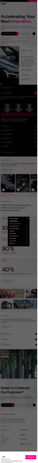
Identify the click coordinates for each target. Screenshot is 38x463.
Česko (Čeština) (19, 233)
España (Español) (19, 238)
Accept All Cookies (31, 456)
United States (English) (19, 226)
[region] (18, 457)
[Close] (28, 218)
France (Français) (19, 240)
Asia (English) (19, 231)
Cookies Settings (31, 460)
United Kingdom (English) (19, 228)
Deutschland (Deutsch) (19, 235)
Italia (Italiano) (19, 243)
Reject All (30, 458)
